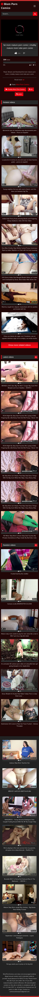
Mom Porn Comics (9, 6)
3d (31, 89)
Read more (18, 80)
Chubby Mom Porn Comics (16, 89)
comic (20, 94)
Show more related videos (19, 345)
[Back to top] (33, 991)
